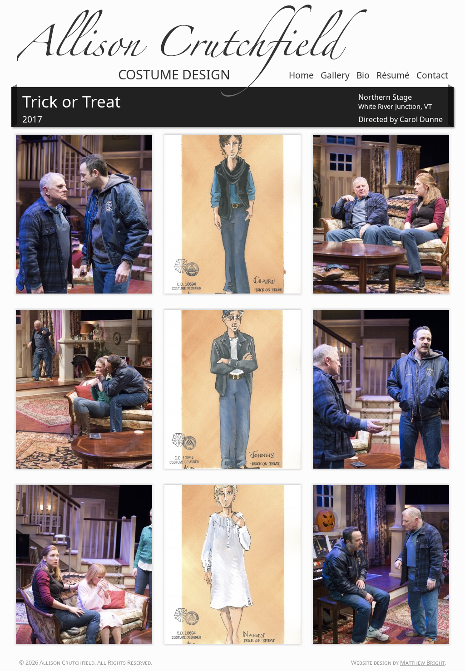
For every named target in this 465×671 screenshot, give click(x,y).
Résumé (393, 75)
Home (301, 75)
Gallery (335, 75)
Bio (363, 75)
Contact (432, 75)
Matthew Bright (422, 662)
